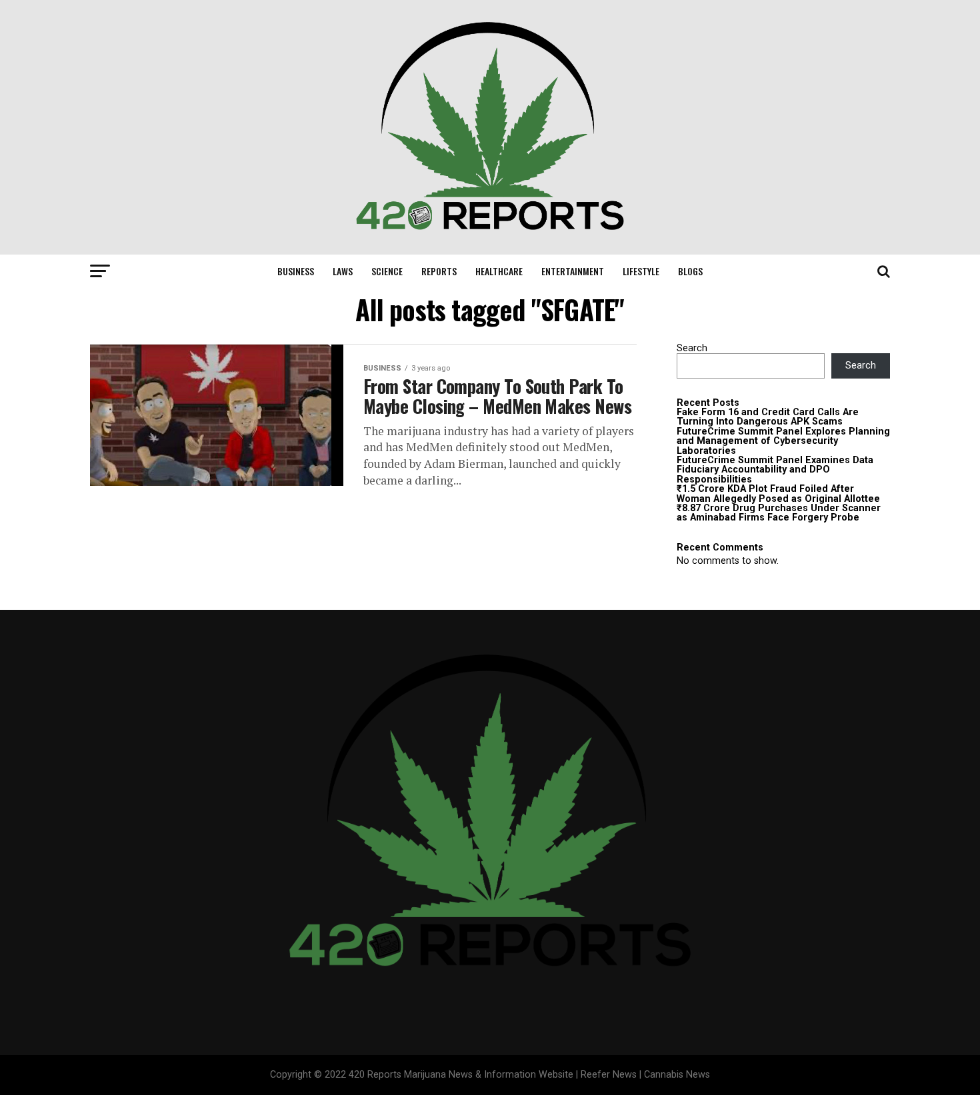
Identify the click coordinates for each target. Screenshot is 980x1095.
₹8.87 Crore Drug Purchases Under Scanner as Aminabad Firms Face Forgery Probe (779, 513)
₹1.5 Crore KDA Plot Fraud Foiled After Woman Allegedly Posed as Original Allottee (778, 493)
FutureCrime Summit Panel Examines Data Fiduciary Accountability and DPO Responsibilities (775, 470)
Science (387, 271)
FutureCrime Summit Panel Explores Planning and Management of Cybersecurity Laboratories (783, 441)
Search (692, 348)
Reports (439, 271)
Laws (343, 271)
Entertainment (572, 271)
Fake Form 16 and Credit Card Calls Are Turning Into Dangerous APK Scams (768, 417)
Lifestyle (641, 271)
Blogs (690, 271)
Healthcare (499, 271)
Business (295, 271)
